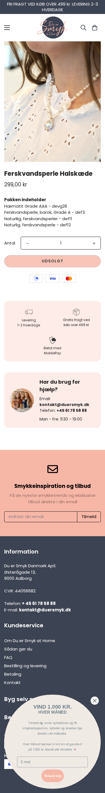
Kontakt (12, 682)
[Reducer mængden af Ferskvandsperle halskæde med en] (27, 243)
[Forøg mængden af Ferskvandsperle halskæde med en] (94, 243)
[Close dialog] (94, 700)
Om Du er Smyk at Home (29, 641)
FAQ (8, 657)
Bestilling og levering (25, 666)
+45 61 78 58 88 (72, 410)
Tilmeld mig (52, 776)
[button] (94, 27)
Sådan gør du (18, 649)
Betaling (12, 674)
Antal (9, 243)
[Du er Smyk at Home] (52, 27)
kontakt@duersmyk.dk (64, 404)
